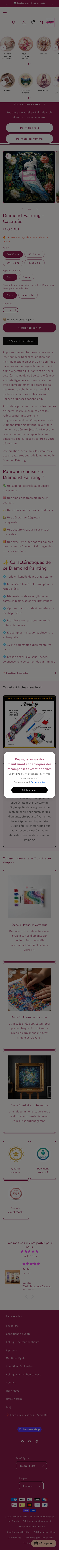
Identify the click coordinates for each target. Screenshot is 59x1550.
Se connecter (38, 782)
